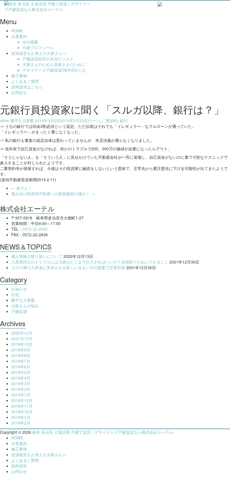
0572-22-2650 (35, 229)
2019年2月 (20, 389)
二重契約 (110, 120)
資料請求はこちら (27, 87)
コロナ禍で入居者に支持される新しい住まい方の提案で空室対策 (68, 267)
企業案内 (19, 36)
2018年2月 (20, 423)
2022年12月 (22, 333)
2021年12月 (22, 338)
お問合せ (19, 92)
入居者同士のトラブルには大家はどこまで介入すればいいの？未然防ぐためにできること (89, 262)
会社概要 (30, 42)
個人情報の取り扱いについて (36, 256)
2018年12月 (22, 400)
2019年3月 (20, 383)
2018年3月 (20, 417)
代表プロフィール (38, 47)
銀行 (124, 120)
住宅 (15, 294)
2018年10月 (22, 411)
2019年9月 (20, 350)
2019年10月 (22, 344)
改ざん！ (21, 188)
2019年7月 (20, 361)
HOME (17, 30)
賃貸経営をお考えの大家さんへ (38, 53)
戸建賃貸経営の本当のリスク (47, 59)
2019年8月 (20, 355)
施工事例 (19, 75)
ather (4, 120)
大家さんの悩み (25, 305)
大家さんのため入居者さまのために (53, 64)
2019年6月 (20, 366)
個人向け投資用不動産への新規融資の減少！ (53, 193)
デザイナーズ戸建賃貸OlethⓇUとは (54, 70)
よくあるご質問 (25, 81)
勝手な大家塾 (22, 120)
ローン (94, 120)
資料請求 (19, 466)
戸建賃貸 (19, 311)
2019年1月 (20, 395)
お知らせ (19, 289)
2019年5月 (20, 372)
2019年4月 (20, 378)
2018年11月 (22, 406)
